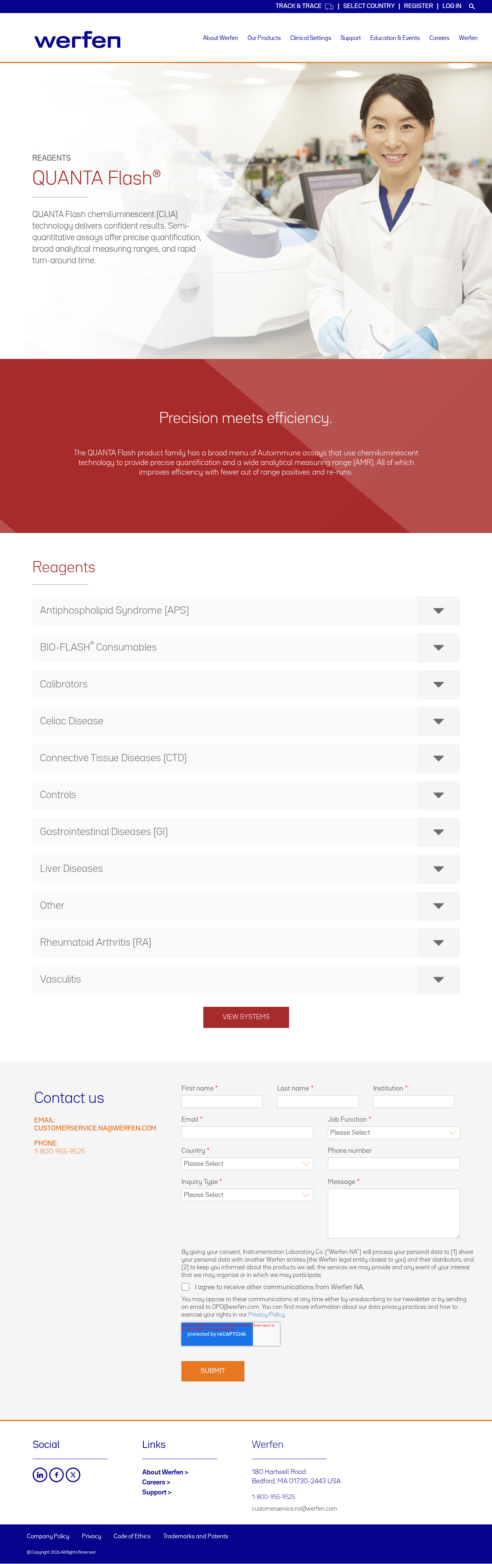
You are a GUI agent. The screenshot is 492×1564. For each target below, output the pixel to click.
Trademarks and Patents (195, 1536)
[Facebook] (56, 1475)
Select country (369, 6)
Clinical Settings (310, 38)
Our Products (264, 38)
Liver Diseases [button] (71, 869)
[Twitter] (73, 1475)
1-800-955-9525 (59, 1152)
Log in (451, 6)
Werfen (468, 38)
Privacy (91, 1536)
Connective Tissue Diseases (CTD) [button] (113, 758)
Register (418, 6)
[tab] (246, 611)
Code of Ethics (132, 1536)
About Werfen (220, 38)
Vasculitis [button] (60, 980)
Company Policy (48, 1536)
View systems (246, 1017)
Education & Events (395, 38)
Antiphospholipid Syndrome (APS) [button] (114, 611)
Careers (439, 38)
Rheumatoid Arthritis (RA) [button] (95, 943)
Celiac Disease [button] (71, 721)
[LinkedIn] (40, 1475)
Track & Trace (299, 6)
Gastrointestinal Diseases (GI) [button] (104, 832)
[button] (246, 647)
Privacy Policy (266, 1315)
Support (351, 38)
